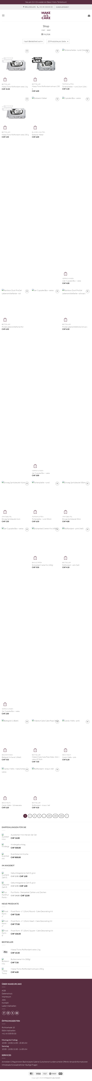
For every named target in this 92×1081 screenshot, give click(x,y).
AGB (4, 990)
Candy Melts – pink (69, 757)
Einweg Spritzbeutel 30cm (71, 519)
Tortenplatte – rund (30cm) (41, 519)
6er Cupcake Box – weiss (41, 473)
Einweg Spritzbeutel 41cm (11, 519)
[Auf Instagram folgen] (8, 1013)
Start (43, 30)
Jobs (4, 1000)
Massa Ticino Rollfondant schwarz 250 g (46, 87)
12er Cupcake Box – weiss (71, 281)
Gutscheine (44, 1062)
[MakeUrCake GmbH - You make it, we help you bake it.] (46, 15)
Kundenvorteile (55, 1062)
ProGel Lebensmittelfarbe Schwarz (74, 327)
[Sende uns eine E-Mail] (17, 1013)
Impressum (6, 996)
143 (61, 816)
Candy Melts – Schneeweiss (12, 805)
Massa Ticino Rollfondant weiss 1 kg (15, 87)
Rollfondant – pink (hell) (70, 565)
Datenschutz (7, 993)
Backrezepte (28, 1062)
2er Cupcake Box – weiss (11, 711)
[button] (3, 15)
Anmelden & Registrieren (12, 1062)
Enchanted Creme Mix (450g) (42, 565)
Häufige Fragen (31, 1065)
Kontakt (5, 1003)
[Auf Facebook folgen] (4, 1013)
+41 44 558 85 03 (9, 1033)
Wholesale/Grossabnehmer (13, 1065)
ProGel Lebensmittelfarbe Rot (12, 327)
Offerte (66, 1062)
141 (49, 816)
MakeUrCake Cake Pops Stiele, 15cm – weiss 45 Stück (46, 758)
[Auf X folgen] (13, 1013)
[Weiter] (67, 816)
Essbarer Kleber (38, 135)
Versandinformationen (78, 1062)
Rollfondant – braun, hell (41, 805)
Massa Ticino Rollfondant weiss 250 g (15, 135)
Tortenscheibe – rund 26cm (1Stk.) (74, 87)
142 (55, 816)
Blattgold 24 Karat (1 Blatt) (11, 757)
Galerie (36, 1062)
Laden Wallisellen (9, 1006)
